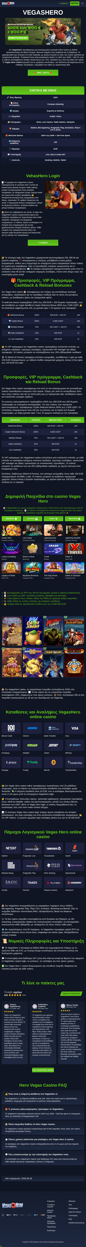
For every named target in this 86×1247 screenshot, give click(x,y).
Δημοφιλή (10, 518)
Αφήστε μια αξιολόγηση (71, 993)
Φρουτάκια (73, 518)
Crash (51, 518)
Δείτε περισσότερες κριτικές (43, 1070)
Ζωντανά (30, 518)
